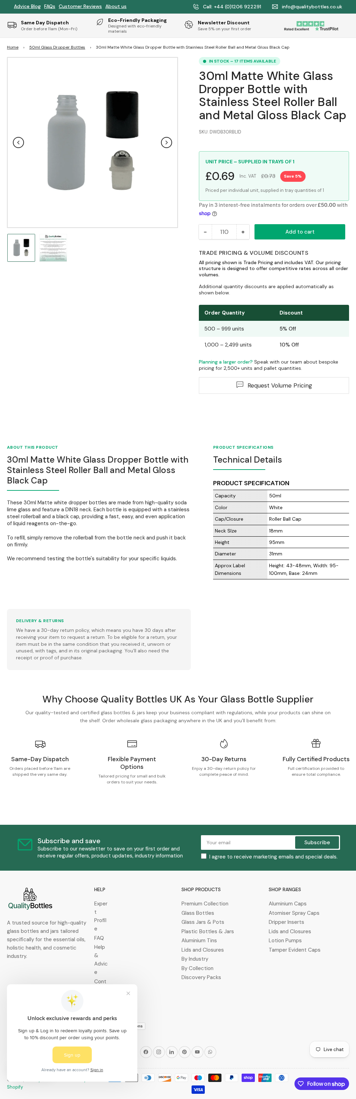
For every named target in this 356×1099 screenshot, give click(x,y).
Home (12, 47)
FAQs (49, 6)
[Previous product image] (18, 142)
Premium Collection (204, 903)
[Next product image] (166, 142)
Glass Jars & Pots (202, 922)
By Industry (194, 958)
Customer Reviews (80, 6)
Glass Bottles (197, 913)
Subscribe (317, 842)
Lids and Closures (202, 949)
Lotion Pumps (285, 940)
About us (116, 6)
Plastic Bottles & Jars (207, 931)
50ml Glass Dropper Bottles (57, 47)
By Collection (197, 968)
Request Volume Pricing (280, 385)
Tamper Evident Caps (295, 949)
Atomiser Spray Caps (294, 913)
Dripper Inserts (286, 922)
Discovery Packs (201, 977)
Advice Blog (27, 6)
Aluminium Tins (199, 940)
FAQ (99, 938)
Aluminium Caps (288, 903)
